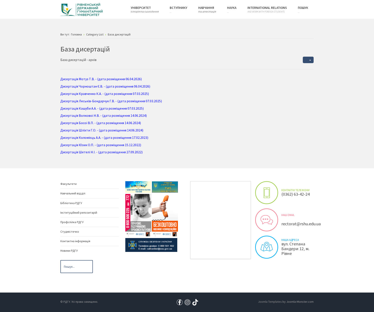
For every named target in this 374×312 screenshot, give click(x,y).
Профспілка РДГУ (72, 222)
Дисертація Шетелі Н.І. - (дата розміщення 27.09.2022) (101, 152)
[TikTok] (195, 302)
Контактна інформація (75, 241)
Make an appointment (266, 192)
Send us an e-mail (266, 219)
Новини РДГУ (69, 251)
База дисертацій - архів (78, 60)
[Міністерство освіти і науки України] (138, 187)
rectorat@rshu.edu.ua (301, 223)
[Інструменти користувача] (308, 60)
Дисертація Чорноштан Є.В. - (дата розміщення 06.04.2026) (105, 86)
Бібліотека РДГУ (71, 203)
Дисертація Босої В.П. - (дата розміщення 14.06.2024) (100, 123)
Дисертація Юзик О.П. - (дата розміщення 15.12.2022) (100, 145)
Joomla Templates (270, 302)
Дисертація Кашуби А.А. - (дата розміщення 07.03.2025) (102, 108)
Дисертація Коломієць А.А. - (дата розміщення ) (104, 137)
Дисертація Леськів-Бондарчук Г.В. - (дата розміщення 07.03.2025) (111, 101)
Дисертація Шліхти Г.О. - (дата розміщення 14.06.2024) (101, 130)
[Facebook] (179, 302)
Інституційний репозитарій (78, 212)
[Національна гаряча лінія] (165, 215)
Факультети (68, 184)
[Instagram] (187, 302)
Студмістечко (69, 232)
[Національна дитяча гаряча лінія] (138, 215)
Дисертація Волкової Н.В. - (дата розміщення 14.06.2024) (103, 115)
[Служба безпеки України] (151, 245)
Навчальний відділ (72, 193)
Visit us (266, 247)
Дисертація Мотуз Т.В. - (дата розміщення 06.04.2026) (101, 79)
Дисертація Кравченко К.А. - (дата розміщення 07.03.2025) (104, 93)
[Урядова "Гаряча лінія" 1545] (165, 187)
